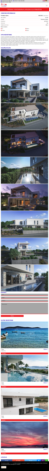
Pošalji (12, 315)
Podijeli (6, 460)
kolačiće (11, 463)
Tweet (31, 460)
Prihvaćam (4, 467)
